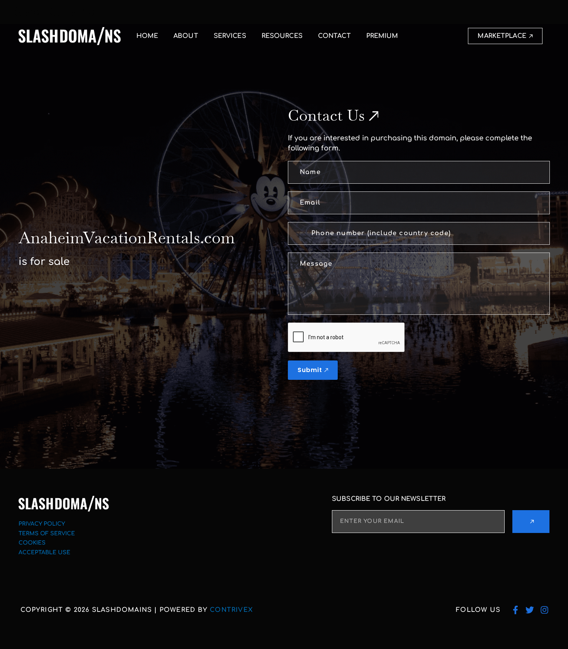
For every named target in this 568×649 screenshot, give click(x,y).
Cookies (32, 543)
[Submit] (531, 521)
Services (230, 35)
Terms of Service (47, 533)
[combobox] (296, 233)
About (185, 35)
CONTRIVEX (231, 609)
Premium (382, 35)
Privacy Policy (42, 524)
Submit (310, 369)
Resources (282, 35)
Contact (334, 35)
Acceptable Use (44, 552)
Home (147, 35)
